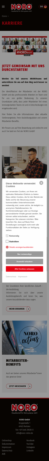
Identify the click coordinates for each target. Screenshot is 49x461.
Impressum (22, 276)
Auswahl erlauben (24, 261)
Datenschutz (11, 276)
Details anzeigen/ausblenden (21, 247)
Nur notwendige (24, 254)
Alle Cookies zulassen (24, 269)
